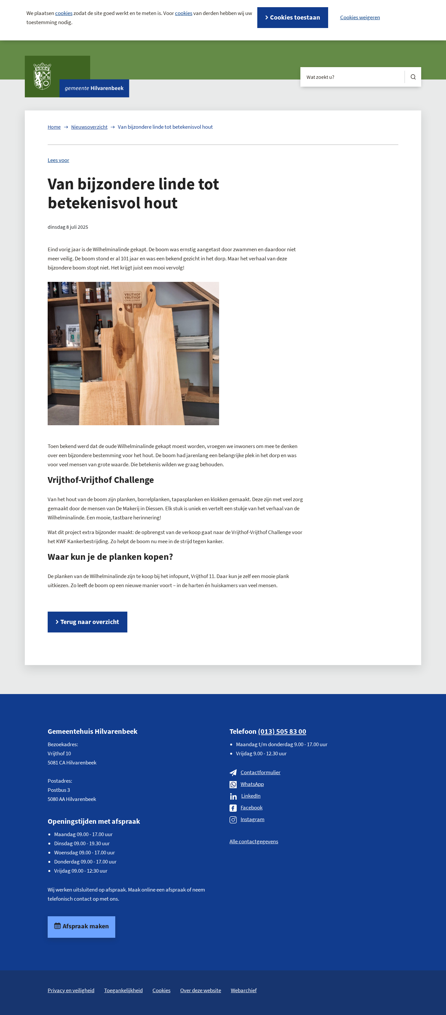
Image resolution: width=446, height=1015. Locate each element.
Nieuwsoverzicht (89, 126)
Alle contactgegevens (254, 841)
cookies (63, 13)
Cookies (161, 990)
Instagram (252, 819)
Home (54, 126)
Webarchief (244, 990)
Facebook (252, 807)
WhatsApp (252, 784)
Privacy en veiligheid (71, 990)
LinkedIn (251, 795)
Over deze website (200, 990)
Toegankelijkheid (123, 990)
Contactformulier (260, 772)
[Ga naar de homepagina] (77, 76)
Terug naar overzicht (89, 621)
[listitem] (360, 17)
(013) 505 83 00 (282, 731)
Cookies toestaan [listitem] (295, 17)
